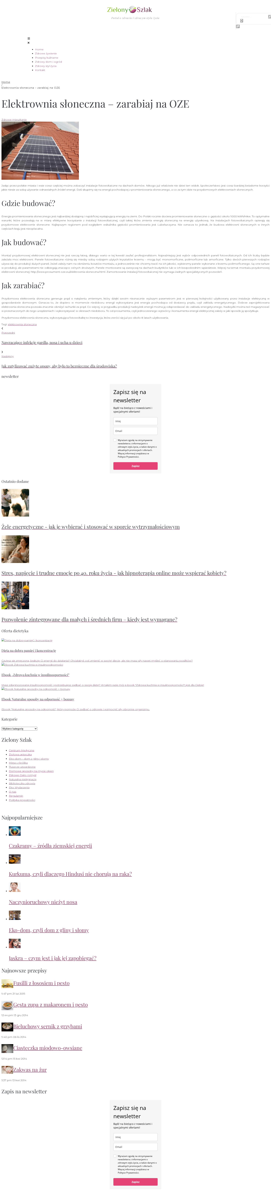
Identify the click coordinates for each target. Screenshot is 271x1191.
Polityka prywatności (22, 800)
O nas (12, 791)
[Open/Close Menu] (135, 40)
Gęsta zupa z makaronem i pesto (50, 1004)
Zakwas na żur (30, 1069)
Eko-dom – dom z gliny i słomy (29, 758)
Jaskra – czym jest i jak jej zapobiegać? (52, 958)
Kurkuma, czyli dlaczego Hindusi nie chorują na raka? (70, 873)
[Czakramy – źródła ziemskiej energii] (15, 834)
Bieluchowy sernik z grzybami (47, 1026)
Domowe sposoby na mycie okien (31, 771)
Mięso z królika (18, 762)
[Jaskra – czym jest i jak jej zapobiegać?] (15, 947)
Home (5, 82)
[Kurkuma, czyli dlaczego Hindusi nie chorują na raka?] (15, 862)
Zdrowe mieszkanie (14, 119)
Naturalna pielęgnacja (22, 779)
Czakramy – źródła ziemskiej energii (50, 845)
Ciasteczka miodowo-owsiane (47, 1047)
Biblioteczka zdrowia (22, 783)
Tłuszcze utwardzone (22, 766)
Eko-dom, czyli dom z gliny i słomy (49, 930)
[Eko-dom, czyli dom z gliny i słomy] (15, 919)
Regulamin (16, 795)
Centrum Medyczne (21, 750)
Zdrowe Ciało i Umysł (22, 775)
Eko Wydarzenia (19, 787)
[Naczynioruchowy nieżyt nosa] (15, 891)
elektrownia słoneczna (22, 324)
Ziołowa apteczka (20, 754)
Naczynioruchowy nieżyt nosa (43, 901)
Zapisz (136, 466)
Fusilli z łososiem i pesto (41, 982)
